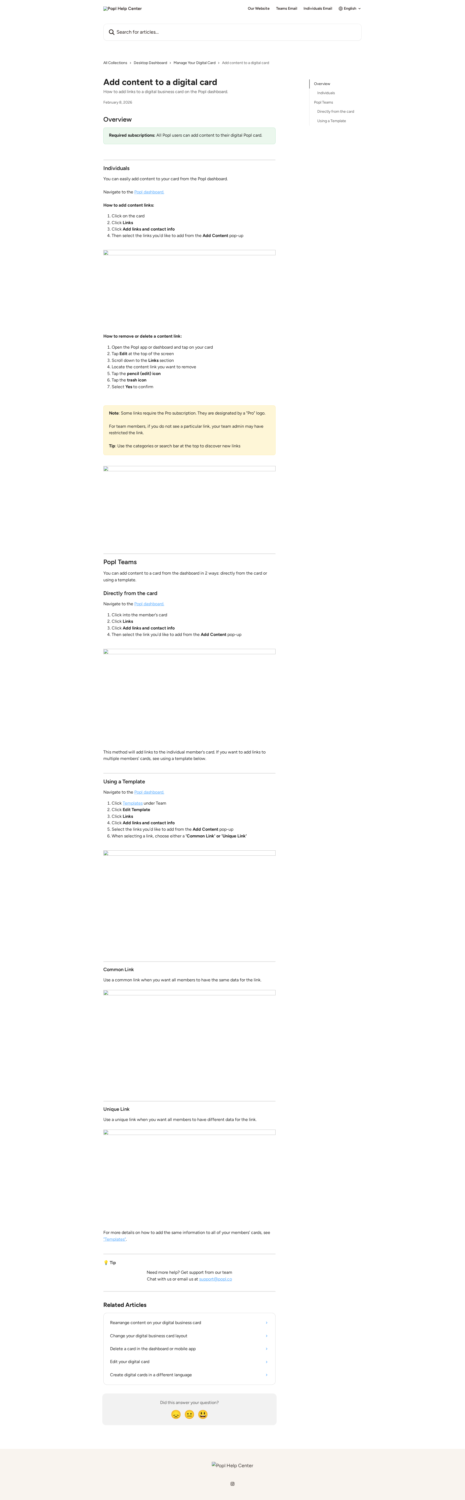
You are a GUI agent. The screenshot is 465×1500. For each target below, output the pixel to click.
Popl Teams (323, 102)
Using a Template (331, 120)
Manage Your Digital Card (195, 63)
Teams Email (286, 8)
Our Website (259, 8)
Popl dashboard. (149, 191)
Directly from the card (335, 111)
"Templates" (114, 1239)
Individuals (326, 93)
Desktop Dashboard (150, 63)
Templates (133, 803)
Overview (322, 84)
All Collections (115, 63)
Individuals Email (318, 8)
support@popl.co (215, 1279)
